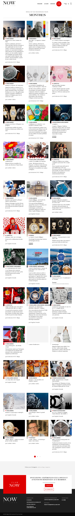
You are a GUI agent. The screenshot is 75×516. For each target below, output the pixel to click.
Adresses (52, 3)
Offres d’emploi (31, 504)
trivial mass (20, 514)
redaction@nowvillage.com (52, 504)
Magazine (39, 3)
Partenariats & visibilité (34, 502)
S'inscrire (49, 485)
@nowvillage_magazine (44, 467)
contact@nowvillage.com (51, 499)
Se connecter (49, 489)
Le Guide (46, 3)
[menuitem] (39, 4)
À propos (29, 500)
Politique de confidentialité (31, 507)
